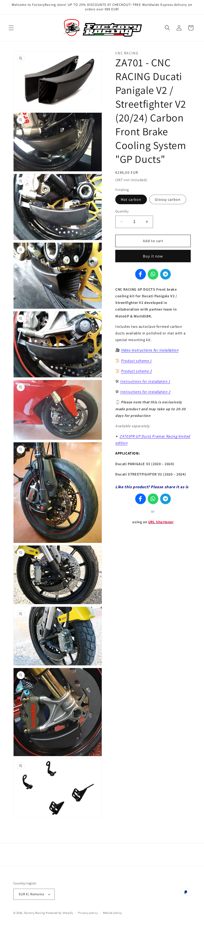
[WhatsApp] (153, 274)
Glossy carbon (168, 199)
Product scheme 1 (136, 360)
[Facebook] (140, 274)
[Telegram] (165, 274)
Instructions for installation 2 (145, 391)
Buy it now (153, 256)
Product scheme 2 (136, 371)
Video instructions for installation (149, 350)
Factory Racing (34, 913)
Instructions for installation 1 (145, 381)
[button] (11, 28)
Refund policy (112, 913)
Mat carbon (131, 199)
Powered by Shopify (59, 913)
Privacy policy (88, 913)
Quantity (122, 211)
